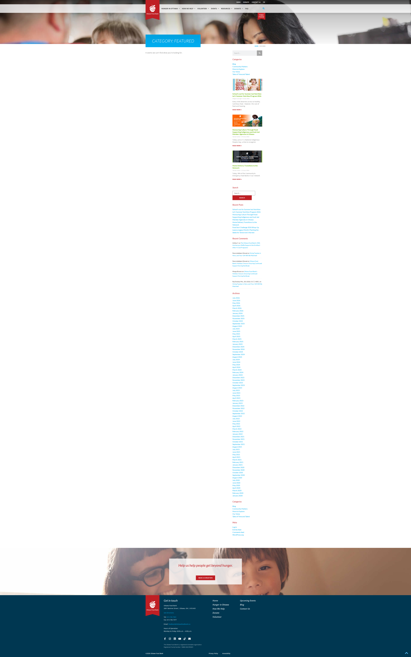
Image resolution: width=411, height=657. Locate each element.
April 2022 (236, 426)
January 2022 (237, 434)
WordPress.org (238, 535)
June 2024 (236, 362)
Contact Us (256, 2)
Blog (234, 64)
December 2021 (238, 437)
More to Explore (238, 69)
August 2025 (237, 326)
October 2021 (237, 442)
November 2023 (238, 380)
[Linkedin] (174, 638)
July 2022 (236, 419)
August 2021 (237, 447)
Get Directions (169, 613)
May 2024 (236, 365)
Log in (234, 527)
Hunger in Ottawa (169, 8)
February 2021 (237, 462)
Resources (225, 8)
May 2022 (236, 424)
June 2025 (236, 331)
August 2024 (237, 357)
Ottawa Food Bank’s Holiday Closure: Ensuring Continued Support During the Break (247, 263)
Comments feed (238, 532)
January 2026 (237, 313)
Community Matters (240, 66)
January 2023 (237, 403)
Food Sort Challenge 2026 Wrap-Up (245, 227)
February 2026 (237, 311)
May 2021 (236, 454)
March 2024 (236, 370)
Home (256, 46)
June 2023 (236, 393)
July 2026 (236, 298)
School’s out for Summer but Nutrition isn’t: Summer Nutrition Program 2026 (246, 95)
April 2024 (236, 367)
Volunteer (202, 8)
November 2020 (238, 470)
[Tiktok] (184, 638)
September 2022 (238, 413)
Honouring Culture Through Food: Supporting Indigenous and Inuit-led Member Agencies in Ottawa (246, 132)
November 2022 (238, 408)
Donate (246, 2)
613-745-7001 (171, 617)
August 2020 (237, 478)
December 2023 (238, 377)
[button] (263, 8)
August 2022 (237, 416)
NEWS (238, 2)
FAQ (246, 8)
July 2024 (236, 359)
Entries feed (236, 530)
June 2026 (236, 300)
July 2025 (236, 329)
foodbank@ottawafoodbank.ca (179, 624)
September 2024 (238, 354)
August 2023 (237, 388)
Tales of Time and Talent (241, 74)
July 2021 (236, 449)
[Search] (259, 53)
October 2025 (237, 321)
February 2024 (237, 372)
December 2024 (238, 347)
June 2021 (236, 452)
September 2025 (238, 324)
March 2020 (236, 490)
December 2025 (238, 316)
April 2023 (236, 398)
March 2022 (236, 429)
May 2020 (236, 485)
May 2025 (236, 334)
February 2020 (237, 493)
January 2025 (237, 344)
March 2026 (236, 308)
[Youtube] (179, 638)
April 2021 (236, 457)
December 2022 (238, 406)
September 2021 (238, 444)
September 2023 (238, 385)
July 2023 (236, 390)
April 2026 (236, 306)
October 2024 (237, 352)
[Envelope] (189, 638)
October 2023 (237, 383)
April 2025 (236, 336)
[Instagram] (169, 638)
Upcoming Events (248, 600)
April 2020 (236, 488)
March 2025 (236, 339)
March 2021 (236, 460)
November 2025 (238, 318)
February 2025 (237, 341)
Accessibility (226, 653)
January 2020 (237, 496)
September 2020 (238, 475)
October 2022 (237, 411)
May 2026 (236, 303)
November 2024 (238, 349)
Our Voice (236, 72)
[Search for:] (243, 193)
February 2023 (237, 401)
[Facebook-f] (164, 638)
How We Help (187, 8)
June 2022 (236, 421)
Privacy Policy (213, 653)
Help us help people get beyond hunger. (205, 565)
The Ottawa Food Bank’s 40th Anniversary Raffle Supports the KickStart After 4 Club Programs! (246, 245)
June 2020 (236, 483)
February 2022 (237, 431)
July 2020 (236, 480)
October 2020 (237, 472)
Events (214, 8)
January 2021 (237, 465)
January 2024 (237, 375)
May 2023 (236, 395)
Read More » (237, 110)
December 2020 (238, 467)
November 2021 (238, 439)
